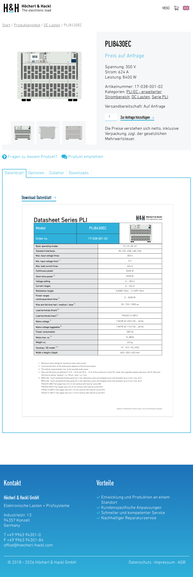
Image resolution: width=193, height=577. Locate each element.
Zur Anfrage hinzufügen (135, 118)
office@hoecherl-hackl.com (28, 545)
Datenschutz (140, 563)
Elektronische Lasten (23, 506)
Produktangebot (27, 25)
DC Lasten (52, 25)
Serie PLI (160, 97)
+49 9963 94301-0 (24, 535)
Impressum (165, 563)
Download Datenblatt (37, 198)
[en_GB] (186, 8)
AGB (181, 563)
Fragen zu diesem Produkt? (32, 157)
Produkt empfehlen (85, 157)
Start (6, 25)
